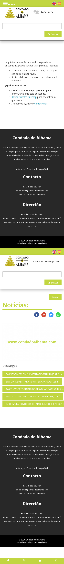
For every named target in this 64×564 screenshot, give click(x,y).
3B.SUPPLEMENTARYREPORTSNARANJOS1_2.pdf (32, 381)
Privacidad (32, 169)
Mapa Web (44, 169)
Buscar (54, 34)
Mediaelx (42, 243)
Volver (55, 297)
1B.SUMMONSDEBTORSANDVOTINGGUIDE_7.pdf (32, 396)
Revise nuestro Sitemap (24, 97)
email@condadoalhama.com (35, 190)
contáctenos (41, 103)
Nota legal (20, 169)
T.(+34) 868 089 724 (32, 186)
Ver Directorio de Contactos (32, 194)
